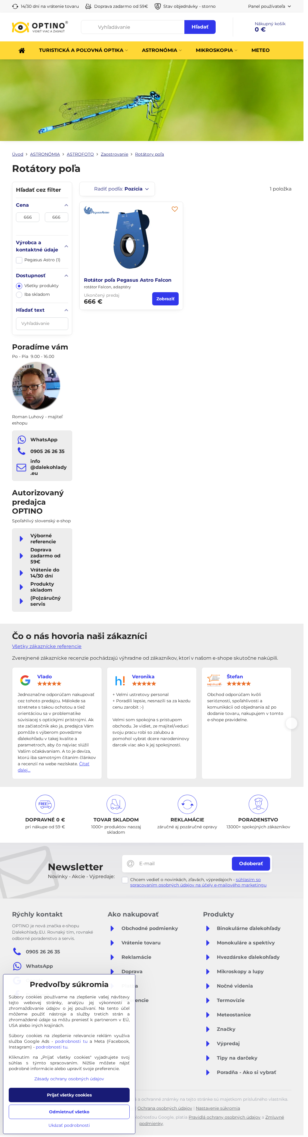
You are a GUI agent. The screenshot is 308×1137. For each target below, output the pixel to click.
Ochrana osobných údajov (164, 1108)
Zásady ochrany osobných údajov (69, 1079)
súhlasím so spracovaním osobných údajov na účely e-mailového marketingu (198, 882)
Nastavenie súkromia (218, 1108)
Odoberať (251, 863)
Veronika (143, 677)
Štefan (235, 677)
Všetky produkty (41, 285)
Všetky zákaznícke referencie (47, 646)
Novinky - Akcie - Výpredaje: (81, 876)
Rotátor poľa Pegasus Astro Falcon (127, 280)
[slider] (49, 683)
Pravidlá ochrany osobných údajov (224, 1117)
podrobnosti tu (71, 1041)
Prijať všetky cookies (69, 1095)
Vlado (44, 677)
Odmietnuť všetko (69, 1111)
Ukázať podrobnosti (69, 1125)
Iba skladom (37, 294)
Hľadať (200, 27)
